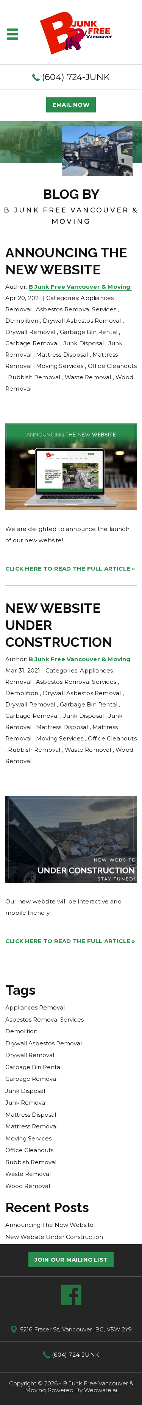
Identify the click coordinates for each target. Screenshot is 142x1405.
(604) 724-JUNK (75, 77)
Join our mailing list (71, 1259)
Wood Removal (27, 1186)
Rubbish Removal (34, 377)
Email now (71, 104)
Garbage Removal (32, 343)
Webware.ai (100, 1390)
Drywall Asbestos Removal (82, 320)
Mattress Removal (31, 1126)
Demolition (21, 320)
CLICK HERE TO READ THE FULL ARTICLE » (70, 568)
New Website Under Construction (54, 1236)
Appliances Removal (35, 1007)
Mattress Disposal (62, 354)
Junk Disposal (83, 343)
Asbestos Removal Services (76, 309)
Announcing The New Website (49, 1224)
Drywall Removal (30, 331)
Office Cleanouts (112, 365)
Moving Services (59, 365)
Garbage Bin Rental (89, 331)
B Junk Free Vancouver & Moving (79, 1387)
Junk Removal (26, 1102)
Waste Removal (88, 377)
